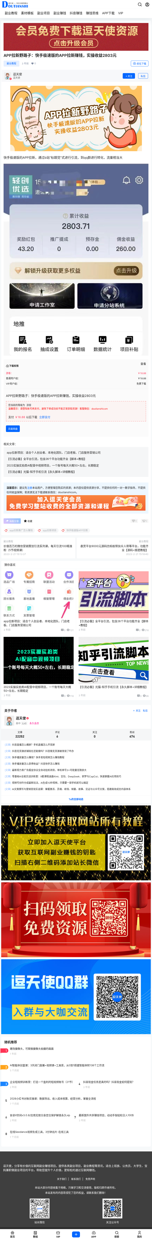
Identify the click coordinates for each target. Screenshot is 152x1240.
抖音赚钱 (76, 13)
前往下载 (141, 63)
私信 (143, 76)
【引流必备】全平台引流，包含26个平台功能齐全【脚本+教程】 (47, 458)
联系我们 (76, 1179)
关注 (130, 76)
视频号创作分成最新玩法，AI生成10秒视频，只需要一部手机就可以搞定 (46, 782)
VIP (120, 13)
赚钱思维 (92, 13)
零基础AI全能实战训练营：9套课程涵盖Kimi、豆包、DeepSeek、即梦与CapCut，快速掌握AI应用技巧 (63, 776)
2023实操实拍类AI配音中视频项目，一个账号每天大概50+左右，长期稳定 (53, 465)
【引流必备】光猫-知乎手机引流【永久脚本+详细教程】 (41, 471)
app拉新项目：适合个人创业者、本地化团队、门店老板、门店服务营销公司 (54, 452)
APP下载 (108, 13)
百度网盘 (13, 428)
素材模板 (27, 13)
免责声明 (90, 1179)
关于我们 (61, 1179)
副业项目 (43, 13)
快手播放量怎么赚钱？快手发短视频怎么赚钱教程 (34, 757)
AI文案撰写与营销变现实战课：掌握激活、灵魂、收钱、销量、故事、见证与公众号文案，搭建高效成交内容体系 (68, 789)
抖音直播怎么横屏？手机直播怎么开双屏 (30, 744)
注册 (29, 487)
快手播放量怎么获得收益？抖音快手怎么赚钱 (32, 763)
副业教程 (11, 13)
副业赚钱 (59, 13)
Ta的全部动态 (76, 799)
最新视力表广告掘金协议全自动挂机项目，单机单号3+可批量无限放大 (45, 770)
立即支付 (44, 417)
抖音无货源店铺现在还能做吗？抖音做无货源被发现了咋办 (39, 751)
